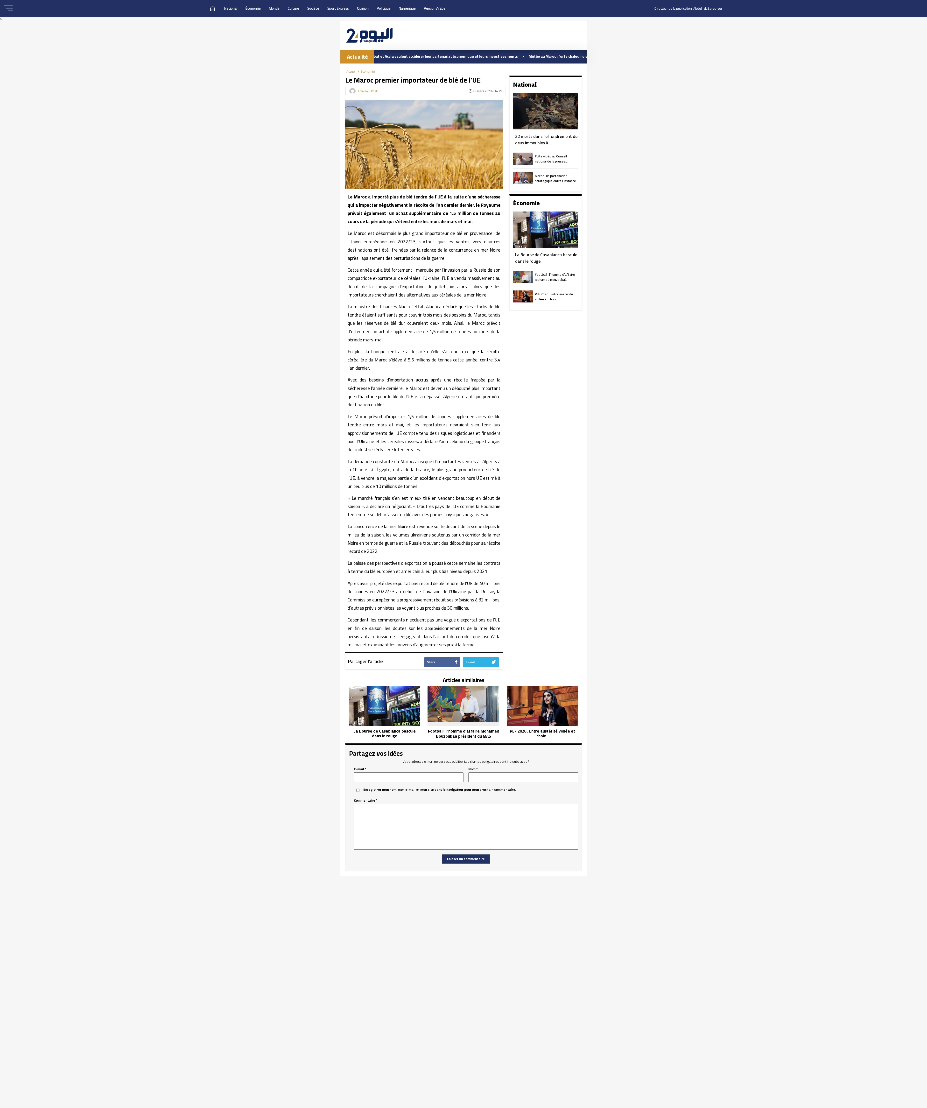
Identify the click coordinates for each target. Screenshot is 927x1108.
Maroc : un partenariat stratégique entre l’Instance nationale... (555, 178)
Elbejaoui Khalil (368, 91)
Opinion (363, 8)
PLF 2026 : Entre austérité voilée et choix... (554, 297)
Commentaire (365, 800)
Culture (293, 8)
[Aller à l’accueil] (369, 35)
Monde (274, 8)
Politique (384, 8)
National (230, 8)
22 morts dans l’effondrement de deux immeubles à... (546, 139)
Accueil (351, 71)
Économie (253, 8)
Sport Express (338, 8)
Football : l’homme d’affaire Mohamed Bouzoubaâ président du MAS (555, 277)
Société (313, 8)
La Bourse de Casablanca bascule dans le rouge (546, 258)
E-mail (360, 769)
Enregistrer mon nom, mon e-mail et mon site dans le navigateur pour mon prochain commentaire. (439, 790)
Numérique (407, 8)
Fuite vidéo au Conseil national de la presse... (551, 159)
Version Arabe (434, 8)
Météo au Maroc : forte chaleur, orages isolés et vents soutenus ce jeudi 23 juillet (527, 56)
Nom (473, 769)
